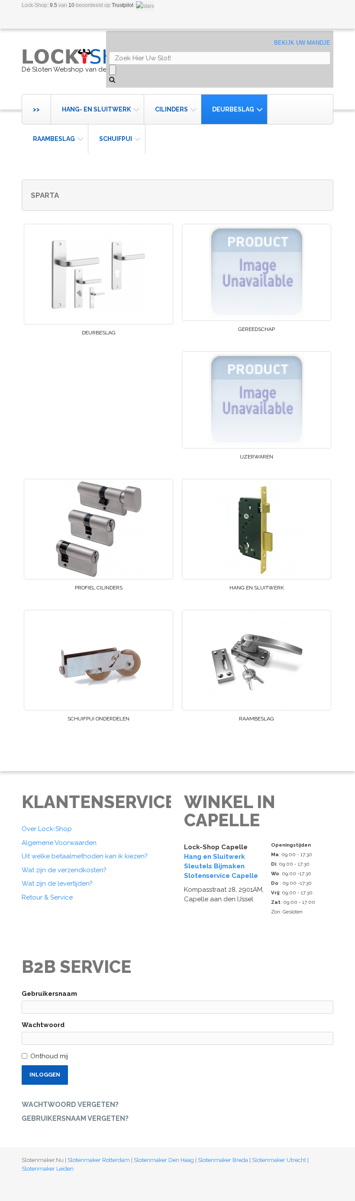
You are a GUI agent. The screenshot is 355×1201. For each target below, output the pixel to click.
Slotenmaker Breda (223, 1160)
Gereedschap (256, 329)
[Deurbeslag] (98, 274)
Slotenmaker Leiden (48, 1168)
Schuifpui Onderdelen (98, 719)
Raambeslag (54, 138)
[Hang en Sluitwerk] (256, 529)
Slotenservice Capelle (221, 876)
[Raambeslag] (256, 660)
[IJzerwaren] (256, 400)
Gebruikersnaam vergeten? (75, 1118)
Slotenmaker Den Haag (164, 1160)
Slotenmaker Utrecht (279, 1160)
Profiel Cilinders (99, 588)
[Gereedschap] (256, 272)
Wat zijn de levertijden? (57, 883)
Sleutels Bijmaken (214, 866)
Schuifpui (115, 138)
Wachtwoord (43, 1025)
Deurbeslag (233, 109)
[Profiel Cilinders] (98, 529)
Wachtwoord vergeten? (70, 1104)
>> (36, 109)
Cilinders (171, 109)
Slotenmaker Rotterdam (99, 1160)
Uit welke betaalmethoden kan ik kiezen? (85, 856)
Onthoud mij (49, 1056)
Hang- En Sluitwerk (96, 109)
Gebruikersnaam (49, 994)
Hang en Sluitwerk (256, 588)
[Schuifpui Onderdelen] (98, 660)
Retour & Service (47, 897)
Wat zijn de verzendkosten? (64, 870)
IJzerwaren (256, 457)
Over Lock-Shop (47, 829)
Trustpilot (122, 5)
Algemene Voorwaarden (59, 843)
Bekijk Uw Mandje (302, 42)
